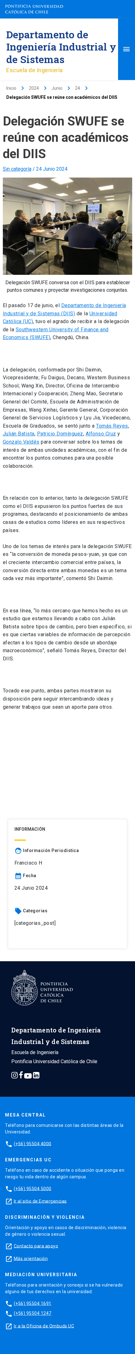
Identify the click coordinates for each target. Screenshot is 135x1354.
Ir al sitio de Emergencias (40, 1200)
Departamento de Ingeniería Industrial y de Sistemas (61, 47)
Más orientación (31, 1258)
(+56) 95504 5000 (32, 1188)
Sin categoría (17, 169)
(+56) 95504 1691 (32, 1303)
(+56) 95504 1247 (32, 1313)
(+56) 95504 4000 (32, 1143)
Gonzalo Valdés (21, 442)
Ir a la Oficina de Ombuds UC (44, 1325)
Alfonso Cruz (101, 434)
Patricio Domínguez (60, 434)
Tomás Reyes (112, 426)
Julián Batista (19, 434)
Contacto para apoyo (36, 1245)
